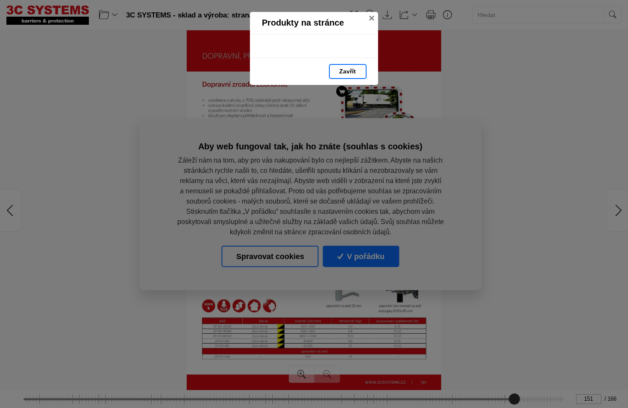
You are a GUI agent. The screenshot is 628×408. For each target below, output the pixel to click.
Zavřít (347, 71)
